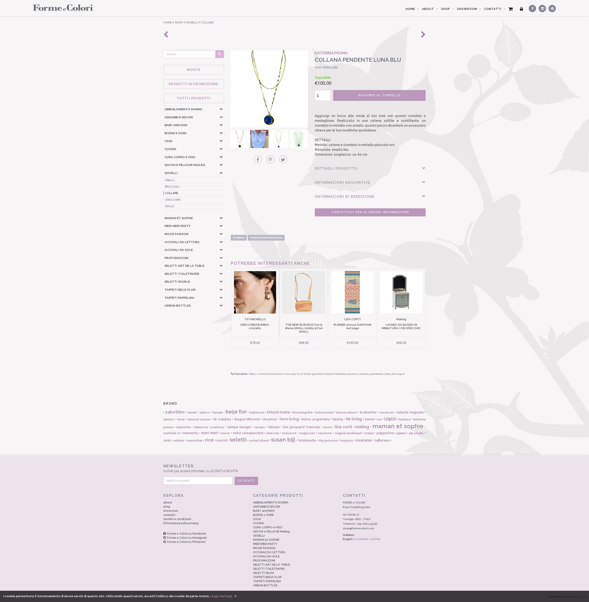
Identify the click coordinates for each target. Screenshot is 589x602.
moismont (289, 433)
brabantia (368, 412)
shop (166, 506)
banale (218, 412)
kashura (404, 419)
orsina (368, 433)
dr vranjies (222, 419)
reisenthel (194, 440)
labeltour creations (209, 427)
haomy (337, 419)
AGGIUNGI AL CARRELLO (379, 95)
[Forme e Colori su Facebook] (531, 7)
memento (190, 433)
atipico (204, 412)
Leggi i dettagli (221, 596)
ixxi (379, 419)
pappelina (385, 433)
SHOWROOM (467, 9)
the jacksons (328, 440)
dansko (168, 419)
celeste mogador (410, 412)
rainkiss (178, 440)
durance (270, 419)
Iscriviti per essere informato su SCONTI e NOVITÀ (200, 468)
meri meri (209, 433)
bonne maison (346, 412)
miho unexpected (248, 433)
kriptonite (183, 427)
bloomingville (303, 412)
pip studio (416, 433)
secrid (221, 440)
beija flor (236, 412)
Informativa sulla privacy (181, 523)
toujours (346, 440)
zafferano (382, 440)
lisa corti (343, 426)
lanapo (260, 427)
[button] (221, 108)
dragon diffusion (247, 419)
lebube (274, 427)
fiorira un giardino (316, 419)
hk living (354, 418)
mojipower (307, 433)
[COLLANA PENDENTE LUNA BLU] (269, 89)
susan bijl (283, 439)
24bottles (175, 412)
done (181, 419)
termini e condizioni (177, 519)
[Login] (522, 9)
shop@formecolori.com (358, 528)
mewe (225, 433)
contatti (169, 515)
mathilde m (171, 433)
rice (209, 440)
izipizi (390, 419)
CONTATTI (493, 9)
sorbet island (259, 440)
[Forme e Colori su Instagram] (541, 7)
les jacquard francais (301, 427)
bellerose (257, 412)
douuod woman (199, 419)
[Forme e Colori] (61, 7)
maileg (362, 426)
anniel (192, 412)
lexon (327, 427)
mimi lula (272, 433)
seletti (238, 439)
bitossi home (278, 412)
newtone (325, 433)
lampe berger (239, 427)
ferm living (289, 419)
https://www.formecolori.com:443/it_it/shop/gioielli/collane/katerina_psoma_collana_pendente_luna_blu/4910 (327, 373)
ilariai (369, 419)
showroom (170, 510)
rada (167, 440)
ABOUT (428, 9)
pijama (401, 433)
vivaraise (363, 440)
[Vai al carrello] (511, 9)
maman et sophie (398, 426)
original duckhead (348, 433)
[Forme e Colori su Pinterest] (551, 7)
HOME (410, 9)
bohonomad (324, 412)
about (167, 502)
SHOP (445, 9)
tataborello (307, 440)
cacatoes (386, 412)
